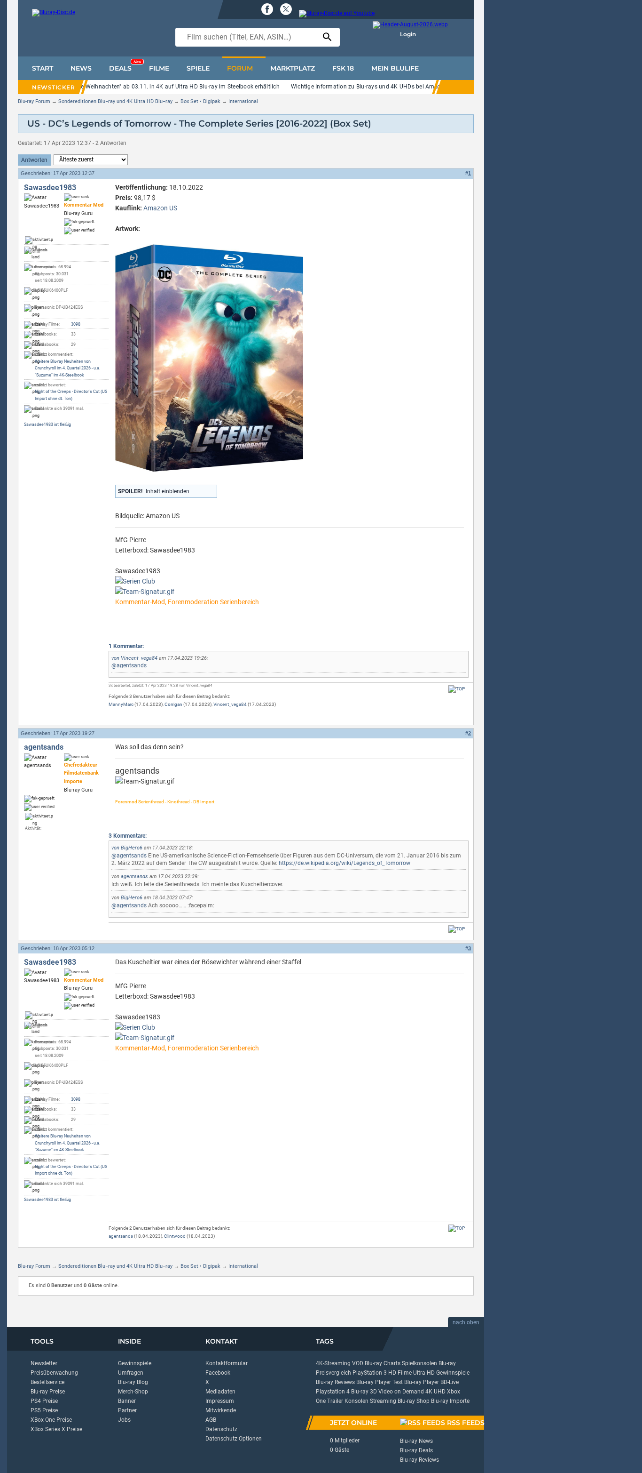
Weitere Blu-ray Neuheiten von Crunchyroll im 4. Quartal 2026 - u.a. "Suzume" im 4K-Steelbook (67, 368)
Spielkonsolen (419, 1363)
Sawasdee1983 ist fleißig (47, 424)
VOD (357, 1363)
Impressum (219, 1401)
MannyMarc (121, 704)
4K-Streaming (333, 1363)
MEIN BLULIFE (395, 68)
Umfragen (130, 1372)
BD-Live (449, 1382)
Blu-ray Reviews (335, 1382)
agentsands (43, 747)
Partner (127, 1410)
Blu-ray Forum (34, 101)
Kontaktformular (226, 1363)
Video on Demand (401, 1391)
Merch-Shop (133, 1391)
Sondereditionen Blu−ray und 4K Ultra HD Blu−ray (115, 101)
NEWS (81, 68)
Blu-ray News (416, 1441)
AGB (210, 1420)
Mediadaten (220, 1391)
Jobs (124, 1420)
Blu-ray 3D (364, 1391)
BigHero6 (131, 848)
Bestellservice (47, 1382)
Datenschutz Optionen (233, 1438)
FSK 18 (343, 68)
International (243, 101)
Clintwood (175, 1236)
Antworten (34, 160)
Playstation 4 (333, 1391)
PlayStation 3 (369, 1372)
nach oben (466, 1322)
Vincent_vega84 (139, 658)
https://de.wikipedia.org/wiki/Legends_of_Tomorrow (344, 863)
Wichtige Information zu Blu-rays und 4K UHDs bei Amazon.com (376, 86)
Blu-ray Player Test (379, 1382)
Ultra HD (424, 1372)
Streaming (383, 1401)
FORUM (240, 68)
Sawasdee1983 (50, 187)
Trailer (335, 1401)
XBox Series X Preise (56, 1429)
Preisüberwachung (54, 1372)
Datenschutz (221, 1429)
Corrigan (173, 704)
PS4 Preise (44, 1401)
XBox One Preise (51, 1420)
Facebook (217, 1372)
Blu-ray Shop (414, 1401)
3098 (75, 324)
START (42, 68)
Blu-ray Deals (416, 1450)
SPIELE (198, 68)
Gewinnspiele (134, 1363)
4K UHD (435, 1391)
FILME (159, 68)
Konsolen (356, 1401)
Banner (127, 1401)
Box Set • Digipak (200, 101)
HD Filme (400, 1372)
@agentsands (129, 665)
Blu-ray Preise (48, 1391)
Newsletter (44, 1363)
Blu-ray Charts (382, 1363)
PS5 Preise (44, 1410)
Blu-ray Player (421, 1382)
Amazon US (160, 208)
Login (408, 34)
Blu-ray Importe (450, 1401)
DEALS (125, 65)
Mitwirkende (220, 1410)
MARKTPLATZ (292, 68)
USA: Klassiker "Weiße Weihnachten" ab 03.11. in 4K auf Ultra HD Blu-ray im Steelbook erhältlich (153, 86)
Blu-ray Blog (133, 1382)
